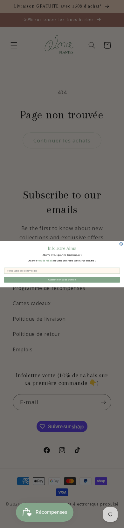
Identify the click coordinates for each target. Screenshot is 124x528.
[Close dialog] (121, 243)
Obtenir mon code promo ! (62, 279)
